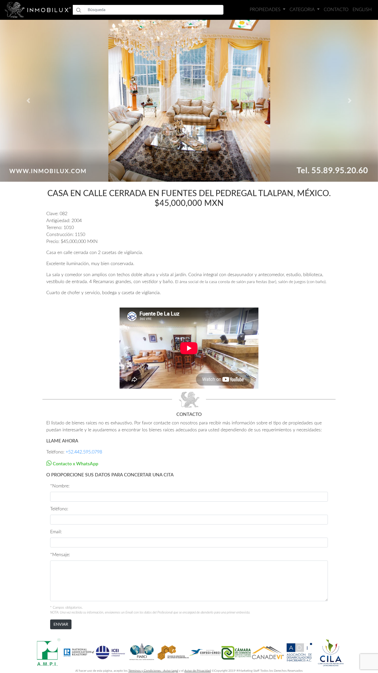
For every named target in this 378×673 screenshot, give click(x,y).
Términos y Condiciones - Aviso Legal (153, 670)
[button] (28, 101)
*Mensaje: (60, 555)
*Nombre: (59, 486)
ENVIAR (60, 624)
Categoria (303, 9)
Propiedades (266, 9)
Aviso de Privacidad (197, 670)
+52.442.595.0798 (84, 452)
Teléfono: (59, 509)
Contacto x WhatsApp (75, 464)
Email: (56, 532)
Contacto (336, 9)
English (362, 9)
